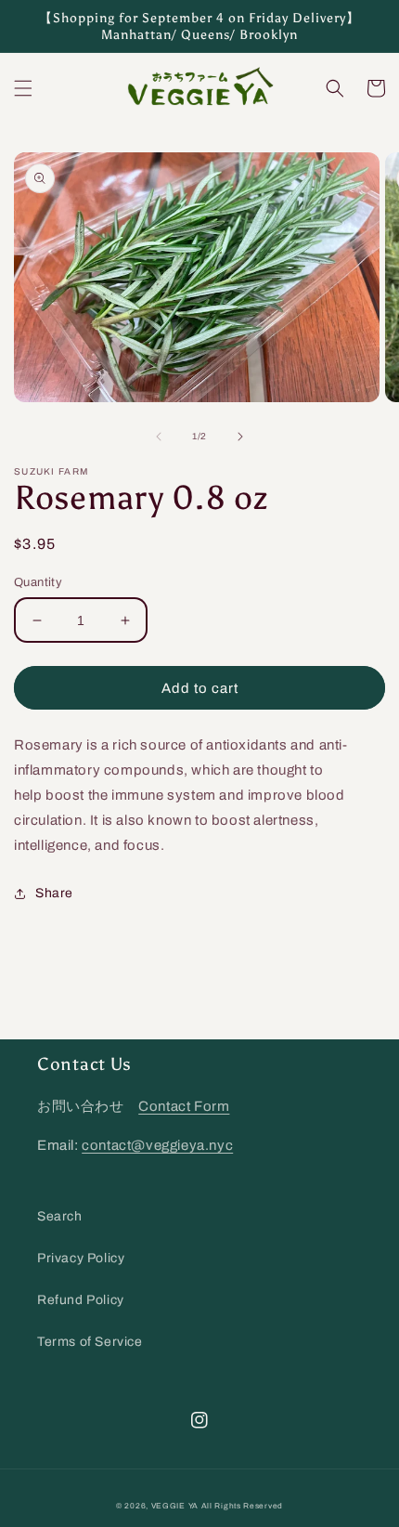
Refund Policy (80, 1300)
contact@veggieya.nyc (157, 1145)
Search (60, 1216)
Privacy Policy (80, 1258)
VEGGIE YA (175, 1506)
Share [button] (54, 893)
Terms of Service (90, 1342)
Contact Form (183, 1106)
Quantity (38, 582)
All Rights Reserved (242, 1506)
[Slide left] (158, 436)
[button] (23, 88)
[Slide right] (240, 436)
